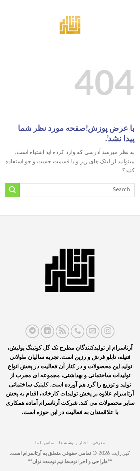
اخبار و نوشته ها (73, 443)
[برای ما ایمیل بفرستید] (92, 331)
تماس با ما (44, 443)
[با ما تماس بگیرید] (77, 331)
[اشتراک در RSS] (62, 331)
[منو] (130, 23)
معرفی (98, 443)
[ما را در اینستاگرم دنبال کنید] (108, 331)
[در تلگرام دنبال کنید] (32, 331)
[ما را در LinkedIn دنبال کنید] (47, 331)
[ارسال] (12, 190)
